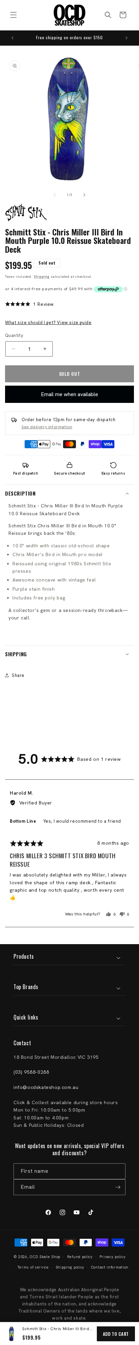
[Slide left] (54, 194)
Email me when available (69, 394)
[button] (13, 14)
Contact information (110, 1267)
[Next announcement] (126, 37)
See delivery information (47, 427)
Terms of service (33, 1267)
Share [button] (18, 675)
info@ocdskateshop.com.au (45, 1087)
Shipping (42, 276)
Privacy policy (113, 1256)
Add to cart (116, 1333)
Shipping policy (70, 1267)
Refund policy (80, 1256)
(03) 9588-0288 (31, 1072)
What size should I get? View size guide (48, 322)
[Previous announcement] (12, 37)
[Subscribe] (117, 1187)
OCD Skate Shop (45, 1256)
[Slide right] (84, 194)
